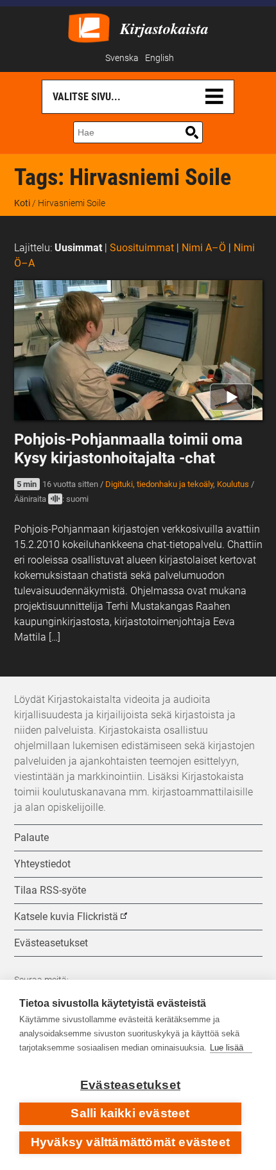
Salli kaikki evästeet (130, 1113)
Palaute (31, 837)
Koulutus (233, 484)
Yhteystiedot (42, 864)
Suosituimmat (142, 248)
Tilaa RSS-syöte (50, 890)
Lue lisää (226, 1047)
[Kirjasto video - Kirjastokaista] (89, 27)
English (159, 58)
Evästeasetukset (130, 1085)
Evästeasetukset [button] (51, 943)
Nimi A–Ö (204, 248)
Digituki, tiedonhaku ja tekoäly (159, 484)
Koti (22, 203)
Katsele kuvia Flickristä (66, 916)
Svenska (122, 58)
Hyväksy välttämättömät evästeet (130, 1142)
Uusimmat (78, 248)
